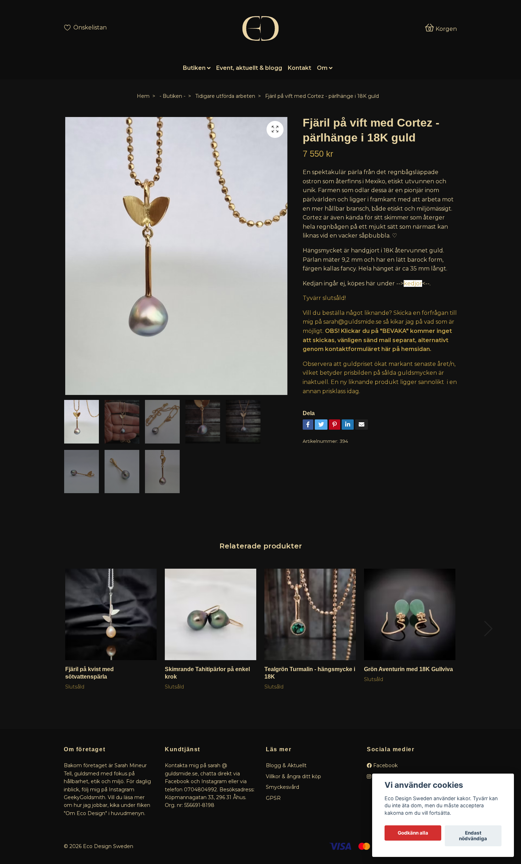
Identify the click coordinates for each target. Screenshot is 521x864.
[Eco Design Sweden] (260, 28)
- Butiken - (172, 96)
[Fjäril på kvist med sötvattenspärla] (111, 614)
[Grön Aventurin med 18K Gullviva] (409, 614)
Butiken (194, 68)
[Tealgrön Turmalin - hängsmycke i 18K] (310, 614)
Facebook (385, 765)
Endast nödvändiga (473, 836)
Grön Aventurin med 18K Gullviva (408, 669)
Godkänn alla (413, 833)
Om (322, 68)
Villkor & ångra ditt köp (293, 776)
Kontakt (299, 68)
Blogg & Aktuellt (286, 765)
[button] (488, 628)
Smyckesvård (282, 787)
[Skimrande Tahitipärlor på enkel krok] (210, 614)
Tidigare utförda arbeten (225, 96)
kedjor (413, 283)
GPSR (273, 798)
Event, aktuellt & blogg (249, 68)
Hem (143, 96)
